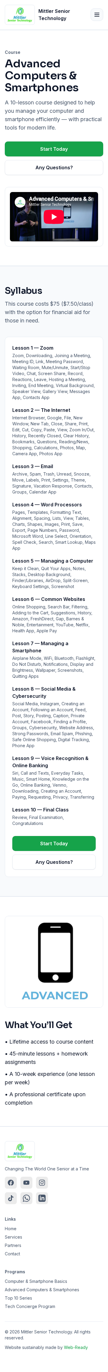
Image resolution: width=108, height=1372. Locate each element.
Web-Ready (76, 1347)
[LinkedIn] (42, 1198)
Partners (13, 1245)
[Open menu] (97, 14)
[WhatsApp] (26, 1198)
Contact (12, 1253)
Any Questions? (54, 167)
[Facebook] (11, 1183)
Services (13, 1236)
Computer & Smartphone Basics (36, 1281)
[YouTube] (26, 1183)
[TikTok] (11, 1198)
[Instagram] (42, 1183)
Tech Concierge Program (30, 1306)
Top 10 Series (18, 1298)
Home (10, 1228)
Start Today (54, 149)
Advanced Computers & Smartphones (42, 1289)
